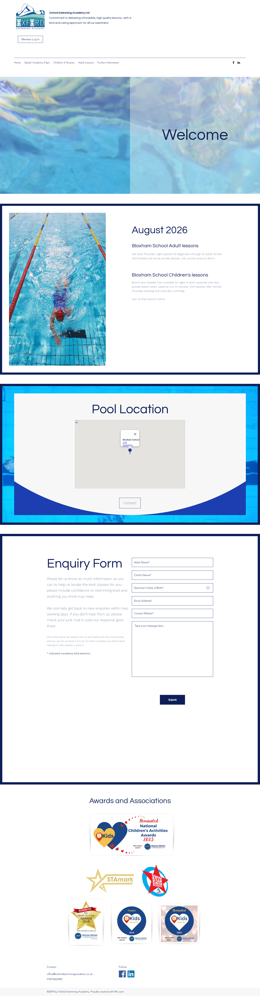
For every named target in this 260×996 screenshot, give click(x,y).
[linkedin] (239, 62)
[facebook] (233, 62)
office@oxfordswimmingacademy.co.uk (70, 974)
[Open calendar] (208, 587)
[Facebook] (122, 973)
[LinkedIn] (131, 973)
